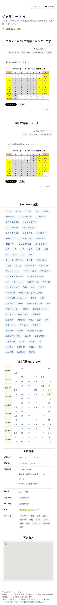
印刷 (22, 104)
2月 (15, 249)
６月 (24, 134)
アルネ (29, 260)
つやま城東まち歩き (35, 276)
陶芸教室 (21, 352)
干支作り (36, 325)
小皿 (31, 319)
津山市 (28, 336)
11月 (42, 390)
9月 (29, 381)
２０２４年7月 (13, 52)
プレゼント (18, 281)
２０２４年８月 (28, 227)
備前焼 (33, 298)
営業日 (49, 52)
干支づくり (24, 325)
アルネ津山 (41, 260)
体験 (33, 287)
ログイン (36, 6)
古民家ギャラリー (34, 303)
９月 (22, 254)
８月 (15, 254)
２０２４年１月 (25, 216)
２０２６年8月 (25, 243)
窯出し (22, 341)
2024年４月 (41, 216)
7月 (15, 372)
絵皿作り (9, 346)
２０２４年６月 (29, 222)
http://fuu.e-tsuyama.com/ (29, 509)
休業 (25, 287)
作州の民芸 (10, 292)
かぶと (18, 265)
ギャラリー (43, 265)
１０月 (8, 211)
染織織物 (9, 330)
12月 (49, 381)
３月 (22, 249)
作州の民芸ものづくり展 (16, 298)
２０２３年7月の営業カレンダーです (28, 41)
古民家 (20, 303)
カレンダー (26, 52)
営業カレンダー (12, 308)
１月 (37, 211)
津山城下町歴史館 (34, 330)
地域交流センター (40, 308)
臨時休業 (21, 346)
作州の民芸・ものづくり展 (30, 292)
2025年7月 (10, 238)
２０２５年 (27, 232)
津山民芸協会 (40, 336)
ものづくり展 (32, 281)
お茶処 (8, 265)
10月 (36, 381)
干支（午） (10, 325)
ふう (8, 281)
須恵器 (32, 352)
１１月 (18, 211)
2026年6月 (40, 238)
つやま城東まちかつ (14, 276)
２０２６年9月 (41, 243)
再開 (42, 298)
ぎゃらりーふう (12, 270)
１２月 (28, 211)
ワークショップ (12, 287)
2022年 (46, 211)
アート (31, 254)
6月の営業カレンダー (28, 123)
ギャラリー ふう (14, 16)
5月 (42, 377)
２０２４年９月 (12, 232)
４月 (30, 249)
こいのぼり (45, 270)
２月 (8, 249)
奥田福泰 (21, 319)
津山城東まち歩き (13, 336)
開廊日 (32, 346)
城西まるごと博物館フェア (17, 314)
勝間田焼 (9, 303)
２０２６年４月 (25, 238)
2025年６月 (41, 232)
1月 (15, 394)
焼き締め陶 (10, 341)
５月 (38, 249)
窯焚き (32, 341)
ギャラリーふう (38, 52)
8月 (22, 381)
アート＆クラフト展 (14, 260)
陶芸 (41, 346)
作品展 (41, 287)
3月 (29, 385)
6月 (7, 254)
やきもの (46, 281)
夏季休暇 (36, 314)
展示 (39, 319)
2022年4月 (10, 216)
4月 (35, 368)
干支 (47, 319)
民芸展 (20, 330)
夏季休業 (9, 319)
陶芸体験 (9, 352)
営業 (48, 303)
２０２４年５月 (12, 222)
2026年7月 (10, 243)
